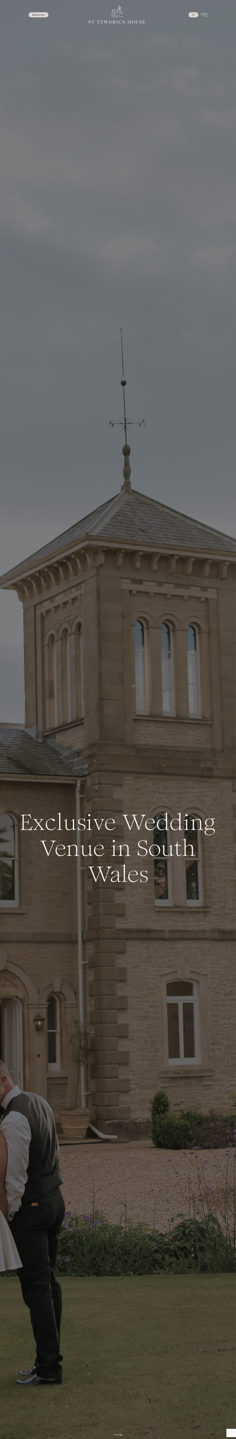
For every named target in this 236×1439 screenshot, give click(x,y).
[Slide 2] (117, 1435)
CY (193, 14)
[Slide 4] (121, 1435)
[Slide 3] (119, 1435)
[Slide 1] (115, 1435)
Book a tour (38, 14)
